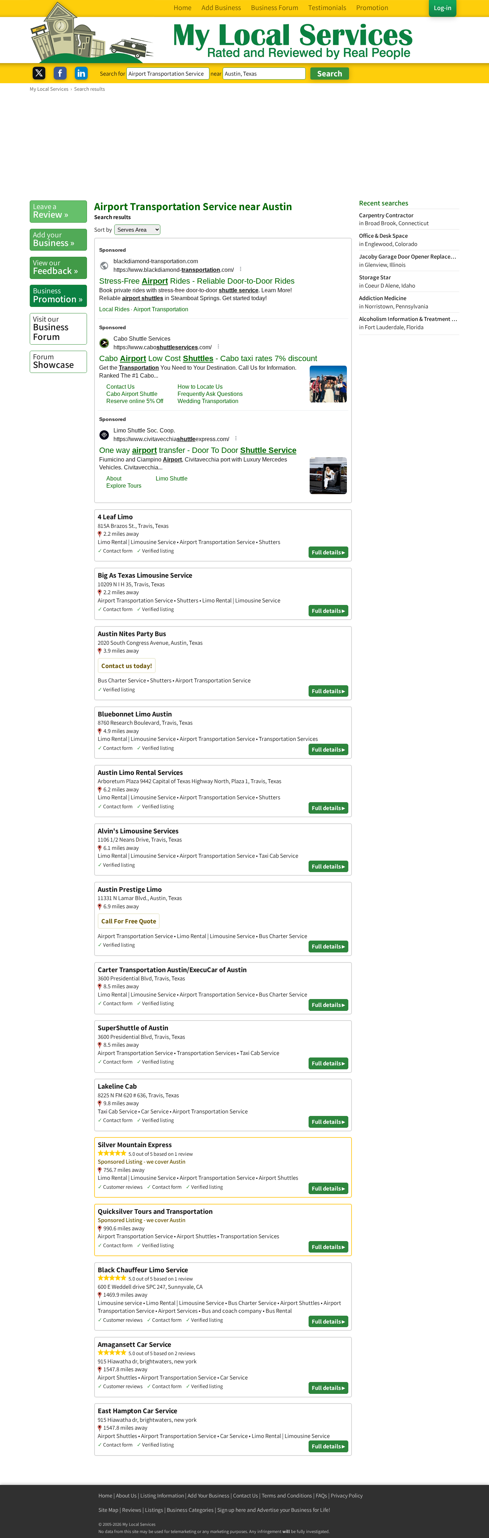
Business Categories (190, 1509)
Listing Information (162, 1495)
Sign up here (231, 1509)
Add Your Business (208, 1495)
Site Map (108, 1509)
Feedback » (55, 267)
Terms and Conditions (287, 1495)
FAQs (321, 1495)
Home (105, 1495)
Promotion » (58, 295)
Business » (53, 239)
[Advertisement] (244, 146)
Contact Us (245, 1495)
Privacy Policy (347, 1495)
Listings (154, 1509)
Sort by (103, 229)
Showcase (53, 361)
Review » (50, 211)
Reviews (131, 1509)
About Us (126, 1495)
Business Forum (50, 328)
